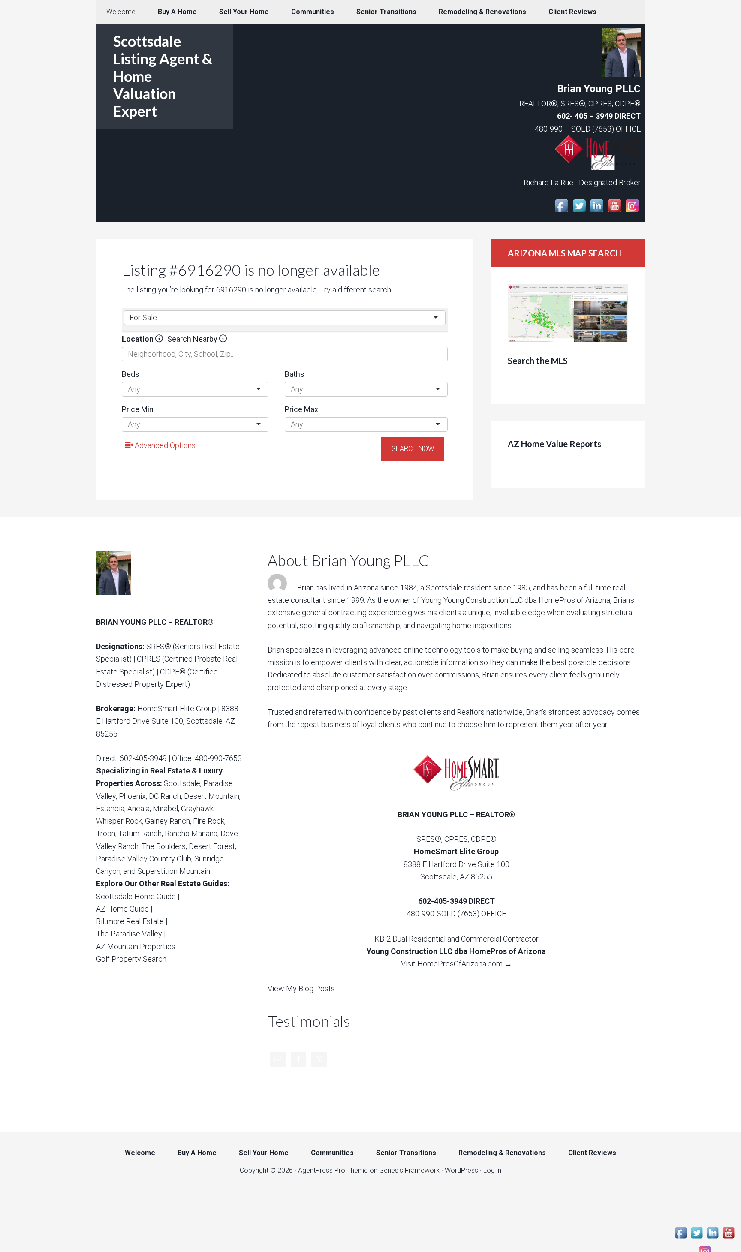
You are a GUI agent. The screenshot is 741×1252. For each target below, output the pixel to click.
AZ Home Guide (122, 908)
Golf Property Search (131, 958)
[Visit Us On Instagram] (632, 211)
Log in (492, 1170)
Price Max (301, 409)
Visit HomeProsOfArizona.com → (456, 963)
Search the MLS (538, 360)
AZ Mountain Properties (135, 946)
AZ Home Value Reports (554, 444)
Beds (130, 374)
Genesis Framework (409, 1170)
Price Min (138, 409)
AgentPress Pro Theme (333, 1170)
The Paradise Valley (129, 933)
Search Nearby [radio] (193, 338)
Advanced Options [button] (164, 445)
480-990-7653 (218, 758)
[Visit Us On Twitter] (579, 211)
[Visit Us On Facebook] (561, 211)
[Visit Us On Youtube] (614, 211)
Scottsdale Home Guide (136, 896)
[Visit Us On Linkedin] (596, 211)
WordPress (461, 1170)
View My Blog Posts (301, 988)
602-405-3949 (143, 758)
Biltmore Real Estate (130, 921)
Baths (294, 374)
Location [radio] (138, 338)
